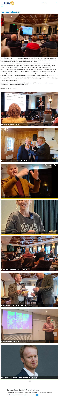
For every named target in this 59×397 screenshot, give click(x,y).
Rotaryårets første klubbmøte (10, 124)
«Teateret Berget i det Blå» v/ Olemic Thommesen (16, 197)
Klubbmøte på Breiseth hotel (10, 341)
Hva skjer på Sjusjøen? (10, 12)
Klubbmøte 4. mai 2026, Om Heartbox (12, 233)
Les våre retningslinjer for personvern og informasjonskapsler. (20, 395)
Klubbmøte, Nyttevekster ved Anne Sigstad (14, 269)
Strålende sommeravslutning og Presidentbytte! (15, 161)
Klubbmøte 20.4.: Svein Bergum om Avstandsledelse (16, 305)
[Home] (7, 3)
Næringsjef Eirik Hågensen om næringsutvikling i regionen (19, 377)
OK (37, 395)
